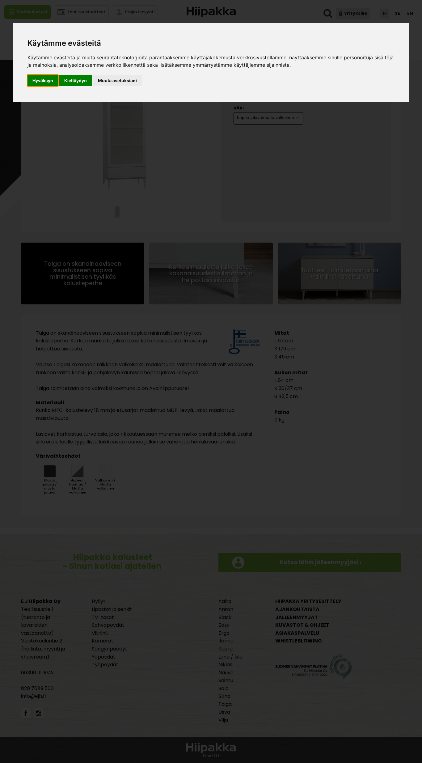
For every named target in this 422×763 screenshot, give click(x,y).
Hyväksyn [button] (42, 80)
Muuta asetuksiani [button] (117, 80)
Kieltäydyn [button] (75, 80)
